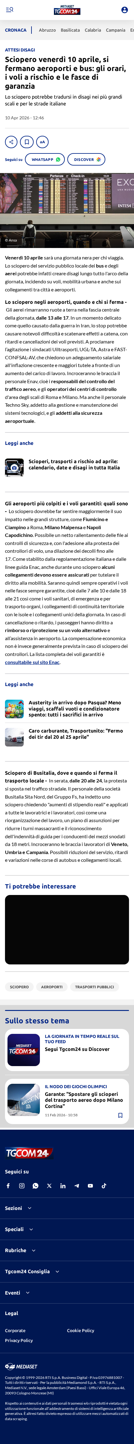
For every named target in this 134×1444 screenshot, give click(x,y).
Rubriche (15, 1250)
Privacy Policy (19, 1340)
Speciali (14, 1229)
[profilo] (124, 10)
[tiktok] (104, 1186)
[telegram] (77, 1186)
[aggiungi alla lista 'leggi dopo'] (27, 142)
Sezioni (13, 1208)
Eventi (12, 1293)
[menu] (9, 10)
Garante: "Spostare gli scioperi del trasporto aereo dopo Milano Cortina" (84, 1100)
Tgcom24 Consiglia (27, 1271)
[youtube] (90, 1186)
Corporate (15, 1330)
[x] (49, 1186)
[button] (67, 10)
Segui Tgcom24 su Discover (77, 1049)
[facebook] (8, 1186)
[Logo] (67, 10)
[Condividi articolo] (11, 142)
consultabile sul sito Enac (32, 662)
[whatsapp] (35, 1186)
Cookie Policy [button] (80, 1330)
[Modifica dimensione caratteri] (42, 142)
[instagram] (22, 1186)
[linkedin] (63, 1186)
